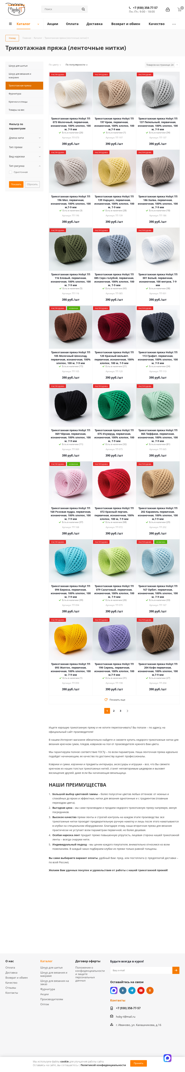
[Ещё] (174, 24)
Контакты (11, 992)
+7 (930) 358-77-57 (145, 8)
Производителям (51, 999)
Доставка (11, 972)
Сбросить (32, 184)
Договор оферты (87, 961)
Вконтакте (122, 990)
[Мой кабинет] (168, 9)
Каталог (46, 961)
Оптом (44, 1004)
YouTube (141, 990)
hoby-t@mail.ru (125, 1016)
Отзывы (10, 987)
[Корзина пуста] (179, 9)
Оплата (10, 967)
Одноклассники (150, 990)
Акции (44, 994)
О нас (9, 961)
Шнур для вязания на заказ (54, 982)
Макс (113, 990)
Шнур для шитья (51, 967)
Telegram (131, 990)
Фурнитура (47, 989)
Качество (11, 982)
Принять (138, 1063)
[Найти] (83, 9)
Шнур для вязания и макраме (53, 974)
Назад (12, 38)
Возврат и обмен (16, 977)
